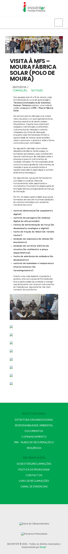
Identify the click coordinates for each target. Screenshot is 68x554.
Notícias (37, 90)
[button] (58, 22)
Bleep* (43, 547)
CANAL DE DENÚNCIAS (34, 486)
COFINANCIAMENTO (33, 436)
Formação (20, 90)
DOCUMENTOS (34, 431)
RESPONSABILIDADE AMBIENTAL (34, 425)
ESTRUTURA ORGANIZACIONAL (34, 419)
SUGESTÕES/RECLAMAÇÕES (34, 463)
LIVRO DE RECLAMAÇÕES (34, 481)
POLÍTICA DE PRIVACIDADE (34, 469)
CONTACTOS (34, 475)
